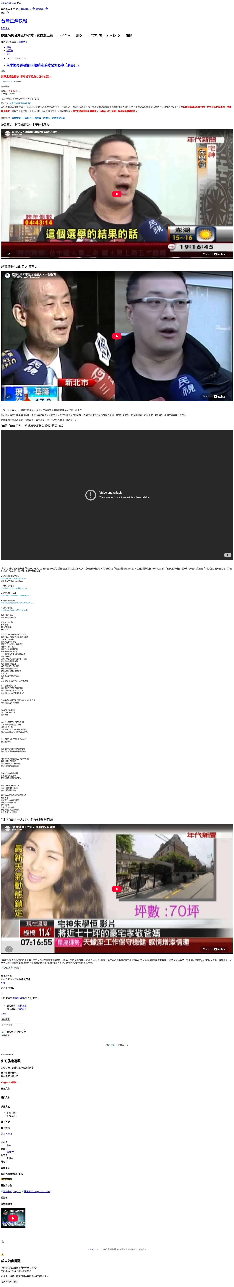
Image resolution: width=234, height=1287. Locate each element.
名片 (8, 54)
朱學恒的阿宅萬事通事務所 (20, 103)
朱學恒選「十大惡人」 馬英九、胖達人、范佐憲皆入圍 (38, 118)
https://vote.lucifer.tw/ (12, 81)
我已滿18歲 (6, 1282)
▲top (3, 1014)
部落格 (9, 50)
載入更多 (5, 1019)
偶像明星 (23, 42)
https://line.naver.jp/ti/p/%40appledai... (14, 578)
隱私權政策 (132, 1249)
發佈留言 (5, 1035)
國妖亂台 (22, 1009)
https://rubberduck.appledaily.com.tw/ (14, 588)
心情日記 (22, 1006)
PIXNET (97, 1249)
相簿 (8, 47)
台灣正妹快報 (14, 21)
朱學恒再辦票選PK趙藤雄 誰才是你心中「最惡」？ (43, 65)
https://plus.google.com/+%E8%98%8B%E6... (17, 603)
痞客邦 (16, 998)
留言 (22, 998)
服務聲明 (142, 1249)
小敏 (3, 983)
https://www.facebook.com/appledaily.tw (15, 596)
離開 (15, 1282)
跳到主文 (5, 28)
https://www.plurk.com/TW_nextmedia (14, 610)
